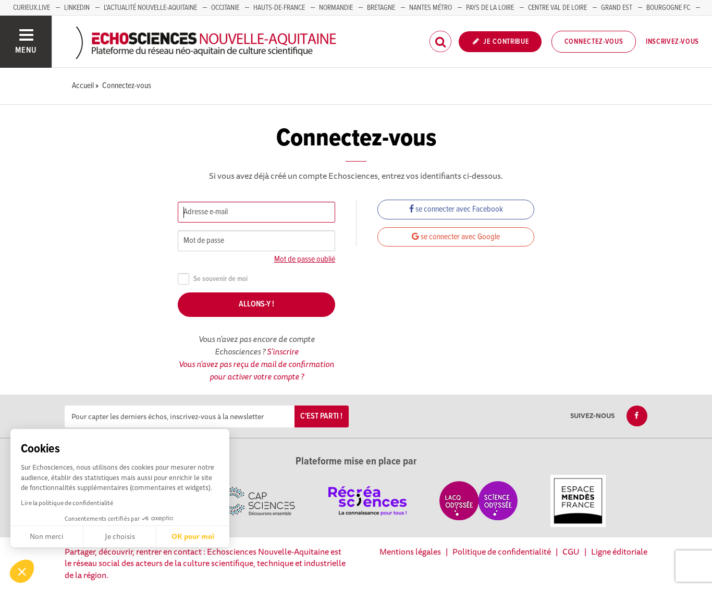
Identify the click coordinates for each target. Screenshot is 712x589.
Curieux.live (31, 8)
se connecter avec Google (459, 236)
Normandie (336, 8)
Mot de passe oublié (304, 259)
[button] (21, 571)
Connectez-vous (593, 41)
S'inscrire (283, 351)
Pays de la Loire (490, 8)
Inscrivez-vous (672, 41)
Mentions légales (410, 551)
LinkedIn (77, 8)
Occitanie (225, 8)
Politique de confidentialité (501, 551)
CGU (571, 551)
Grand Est (616, 8)
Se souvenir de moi (220, 279)
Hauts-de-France (279, 8)
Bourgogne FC (668, 8)
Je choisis (120, 536)
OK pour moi (192, 536)
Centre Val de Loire (557, 8)
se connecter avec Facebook (458, 209)
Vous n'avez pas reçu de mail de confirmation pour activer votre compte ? (256, 370)
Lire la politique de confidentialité (67, 503)
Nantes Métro (430, 8)
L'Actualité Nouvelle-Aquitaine (150, 8)
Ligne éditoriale (619, 551)
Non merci (47, 536)
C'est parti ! (321, 416)
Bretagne (381, 8)
